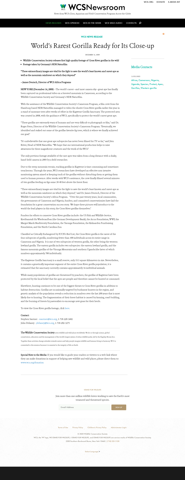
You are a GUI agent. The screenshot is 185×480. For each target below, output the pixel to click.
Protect (153, 84)
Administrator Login (118, 427)
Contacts (131, 23)
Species (144, 84)
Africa (134, 80)
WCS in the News (92, 23)
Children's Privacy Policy (96, 427)
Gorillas (135, 88)
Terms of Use (63, 427)
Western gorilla (149, 88)
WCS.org (148, 2)
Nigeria (155, 80)
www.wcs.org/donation (32, 362)
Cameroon (144, 80)
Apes (160, 84)
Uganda (135, 84)
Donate (161, 2)
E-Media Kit (174, 2)
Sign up (119, 407)
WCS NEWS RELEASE (92, 36)
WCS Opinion (72, 23)
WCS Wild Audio (113, 23)
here (67, 308)
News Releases (53, 23)
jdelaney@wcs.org (45, 323)
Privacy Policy (77, 427)
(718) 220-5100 (113, 441)
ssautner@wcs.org (48, 319)
